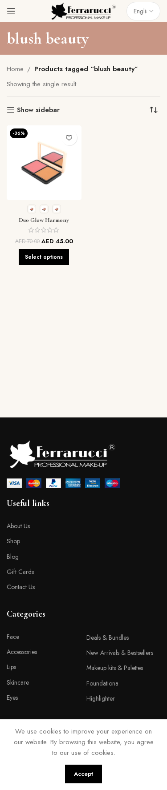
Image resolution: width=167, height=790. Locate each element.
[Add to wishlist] (69, 137)
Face (13, 636)
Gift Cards (20, 571)
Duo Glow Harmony (44, 220)
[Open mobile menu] (11, 11)
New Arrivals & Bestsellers (119, 652)
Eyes (12, 697)
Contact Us (21, 586)
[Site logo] (83, 10)
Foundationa (102, 683)
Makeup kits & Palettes (114, 667)
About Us (18, 525)
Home (15, 69)
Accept (83, 774)
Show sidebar (38, 110)
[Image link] (62, 453)
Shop (13, 541)
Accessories (22, 651)
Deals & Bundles (107, 637)
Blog (13, 556)
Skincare (18, 682)
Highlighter (100, 698)
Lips (11, 666)
